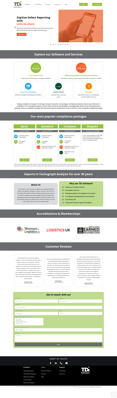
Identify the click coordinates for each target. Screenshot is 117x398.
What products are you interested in (23, 317)
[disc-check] (29, 319)
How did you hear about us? (21, 327)
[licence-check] (29, 323)
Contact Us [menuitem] (98, 386)
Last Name (61, 298)
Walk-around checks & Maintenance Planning (81, 75)
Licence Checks (58, 92)
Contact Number (18, 310)
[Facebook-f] (50, 363)
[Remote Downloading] (29, 321)
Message (17, 333)
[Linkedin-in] (56, 363)
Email (60, 310)
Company (56, 4)
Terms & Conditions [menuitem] (90, 386)
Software (27, 4)
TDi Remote (38, 4)
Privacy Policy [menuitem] (80, 386)
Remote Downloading (28, 92)
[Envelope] (66, 363)
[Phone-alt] (61, 363)
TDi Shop (47, 4)
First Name (17, 298)
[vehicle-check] (29, 320)
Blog (66, 4)
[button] (15, 27)
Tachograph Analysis (35, 75)
